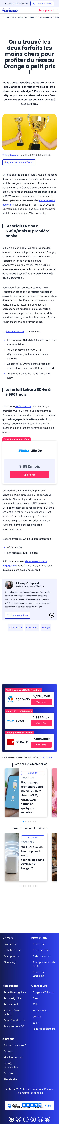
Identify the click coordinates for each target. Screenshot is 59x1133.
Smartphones (11, 956)
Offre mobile (15, 627)
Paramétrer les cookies (29, 1092)
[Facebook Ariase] (26, 1119)
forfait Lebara (23, 406)
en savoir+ (47, 757)
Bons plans (39, 943)
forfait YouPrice (15, 331)
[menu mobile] (55, 10)
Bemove (49, 1089)
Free (35, 998)
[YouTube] (33, 1119)
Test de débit (11, 1004)
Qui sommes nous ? (15, 1045)
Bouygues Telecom (43, 992)
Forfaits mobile (12, 950)
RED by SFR (39, 1010)
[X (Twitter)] (18, 1119)
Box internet (10, 943)
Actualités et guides (15, 992)
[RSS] (47, 1119)
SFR (35, 1004)
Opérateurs (32, 627)
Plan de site (10, 1079)
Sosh (35, 1022)
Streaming (9, 962)
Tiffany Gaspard (10, 155)
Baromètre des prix (14, 1020)
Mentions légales (13, 1057)
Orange (46, 627)
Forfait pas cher (41, 956)
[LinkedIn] (51, 615)
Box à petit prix (41, 950)
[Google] (11, 1119)
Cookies (8, 1073)
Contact (8, 1051)
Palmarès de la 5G (14, 1026)
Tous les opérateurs (44, 1028)
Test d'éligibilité (12, 998)
